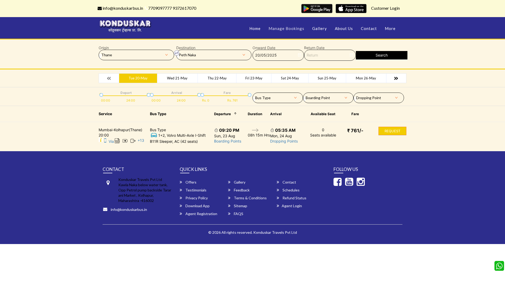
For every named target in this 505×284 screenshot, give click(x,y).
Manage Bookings (286, 28)
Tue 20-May (138, 78)
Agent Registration (201, 213)
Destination (185, 48)
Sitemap (240, 206)
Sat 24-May (290, 78)
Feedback (241, 190)
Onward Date (263, 48)
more (390, 28)
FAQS (238, 213)
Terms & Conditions (250, 198)
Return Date (314, 48)
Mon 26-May (366, 78)
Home (255, 28)
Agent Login (292, 206)
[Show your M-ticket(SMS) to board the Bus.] (105, 141)
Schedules (291, 190)
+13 (141, 140)
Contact (369, 28)
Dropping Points (284, 141)
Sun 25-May (327, 78)
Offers (190, 182)
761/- (355, 130)
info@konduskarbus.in (122, 8)
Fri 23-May (253, 78)
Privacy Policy (196, 198)
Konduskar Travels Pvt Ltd (275, 232)
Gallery (319, 28)
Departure (222, 114)
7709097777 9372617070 (172, 8)
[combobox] (278, 97)
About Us (344, 28)
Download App (197, 206)
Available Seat (323, 114)
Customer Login (385, 8)
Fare (355, 114)
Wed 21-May (177, 78)
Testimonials (195, 190)
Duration (255, 114)
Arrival (276, 114)
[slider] (100, 94)
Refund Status (294, 198)
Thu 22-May (217, 78)
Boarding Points (227, 141)
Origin (104, 48)
